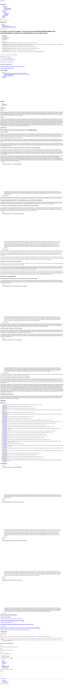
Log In (3, 10)
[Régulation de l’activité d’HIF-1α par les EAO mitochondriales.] (23, 366)
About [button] (3, 11)
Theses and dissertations (7, 8)
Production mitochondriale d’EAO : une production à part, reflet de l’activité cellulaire (17, 74)
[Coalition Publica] (3, 678)
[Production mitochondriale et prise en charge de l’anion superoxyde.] (23, 239)
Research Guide (4, 662)
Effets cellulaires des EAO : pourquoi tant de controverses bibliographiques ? (15, 73)
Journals (5, 7)
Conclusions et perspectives (8, 75)
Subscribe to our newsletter (5, 657)
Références (4, 76)
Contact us (3, 663)
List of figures (4, 77)
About (5, 11)
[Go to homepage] (2, 0)
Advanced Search (4, 15)
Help (3, 661)
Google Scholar (4, 405)
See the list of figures (5, 195)
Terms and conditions (5, 682)
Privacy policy (4, 680)
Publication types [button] (4, 6)
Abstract (3, 72)
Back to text (4, 498)
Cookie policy (4, 681)
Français (3, 16)
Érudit (5, 12)
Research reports (6, 9)
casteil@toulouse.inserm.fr (40, 51)
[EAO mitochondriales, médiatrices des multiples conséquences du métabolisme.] (18, 314)
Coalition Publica (6, 13)
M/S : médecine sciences (6, 25)
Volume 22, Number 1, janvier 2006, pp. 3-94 (9, 26)
